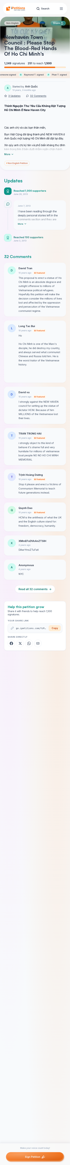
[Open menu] (61, 8)
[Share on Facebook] (11, 643)
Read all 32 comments (35, 589)
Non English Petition (17, 163)
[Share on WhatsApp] (29, 643)
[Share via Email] (38, 643)
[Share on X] (20, 643)
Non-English (12, 23)
